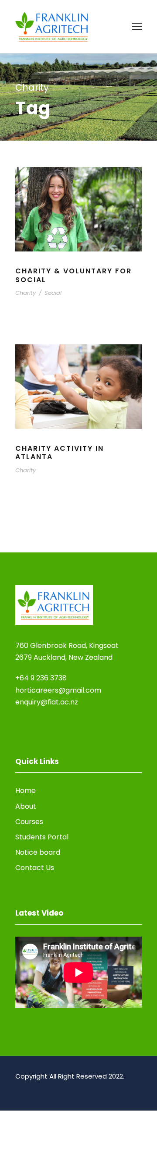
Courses (29, 822)
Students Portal (41, 837)
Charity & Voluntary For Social (73, 275)
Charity (25, 293)
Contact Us (34, 868)
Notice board (37, 852)
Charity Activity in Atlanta (59, 452)
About (25, 806)
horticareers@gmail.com (58, 690)
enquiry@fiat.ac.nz (46, 702)
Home (25, 790)
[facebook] (18, 1089)
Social (52, 293)
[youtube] (34, 1089)
